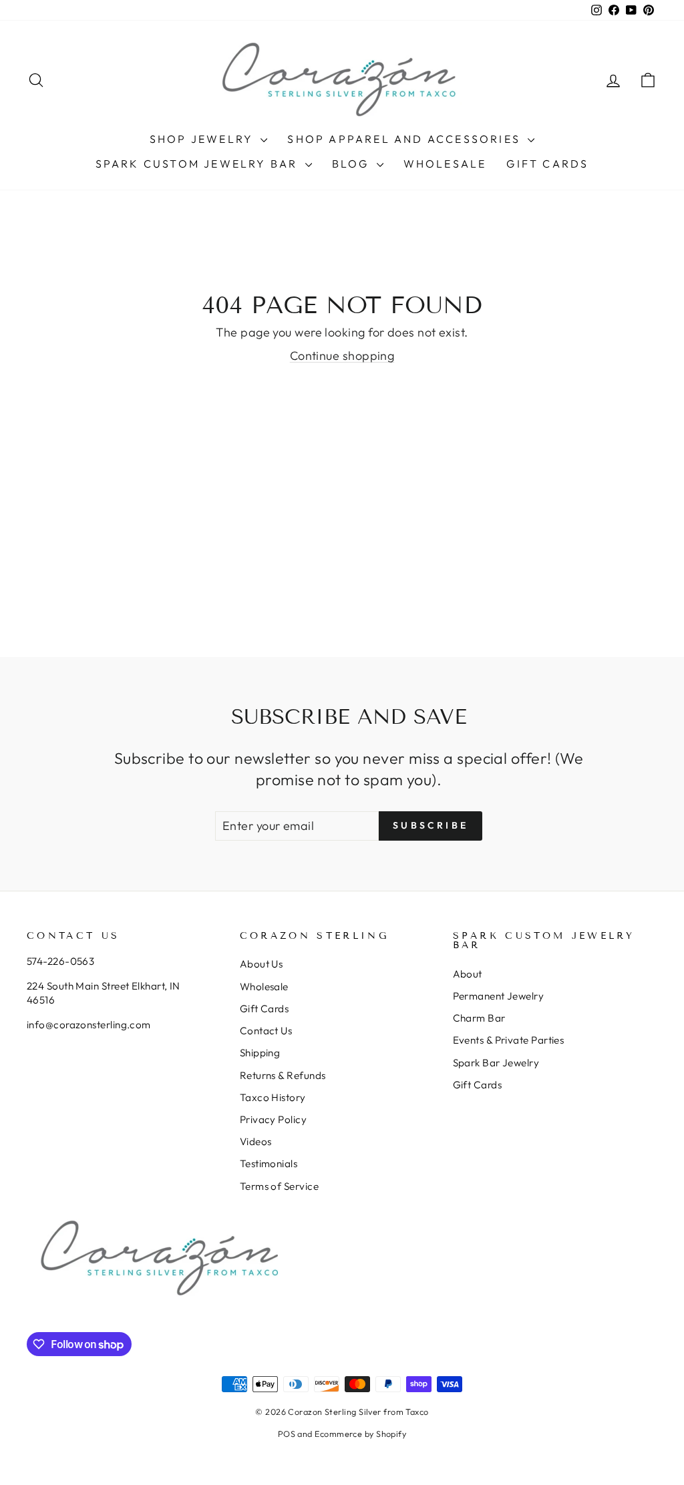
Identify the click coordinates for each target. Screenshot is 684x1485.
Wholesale (445, 163)
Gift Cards (547, 163)
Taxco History (273, 1097)
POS (286, 1433)
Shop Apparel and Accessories (405, 139)
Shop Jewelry (204, 139)
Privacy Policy (273, 1119)
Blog (352, 163)
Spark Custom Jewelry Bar (199, 163)
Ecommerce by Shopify (360, 1433)
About (467, 974)
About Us (261, 964)
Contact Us (266, 1030)
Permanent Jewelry (498, 996)
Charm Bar (479, 1018)
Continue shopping (342, 355)
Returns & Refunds (283, 1075)
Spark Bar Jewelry (496, 1062)
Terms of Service (279, 1186)
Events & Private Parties (508, 1040)
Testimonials (268, 1163)
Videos (256, 1141)
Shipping (260, 1052)
